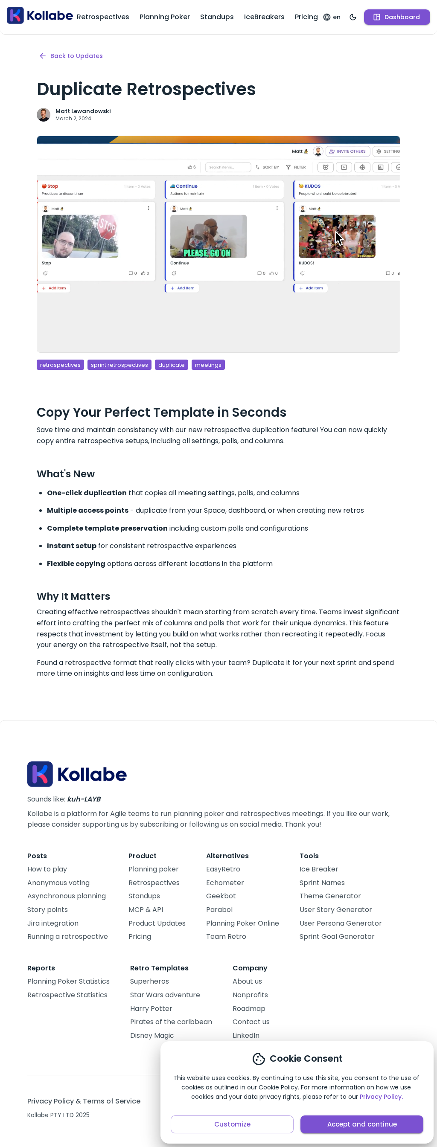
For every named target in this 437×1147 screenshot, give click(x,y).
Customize (232, 1124)
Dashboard (402, 17)
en (337, 17)
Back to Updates (76, 56)
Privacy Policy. (381, 1096)
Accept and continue (362, 1124)
